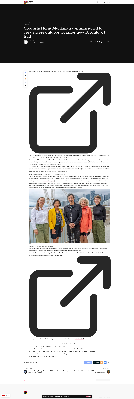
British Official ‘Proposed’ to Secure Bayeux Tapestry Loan (49, 346)
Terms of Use (66, 396)
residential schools (79, 339)
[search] (102, 2)
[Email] (99, 42)
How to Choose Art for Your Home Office (44, 356)
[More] (104, 42)
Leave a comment (103, 380)
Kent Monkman (45, 71)
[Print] (102, 42)
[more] (97, 2)
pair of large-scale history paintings (75, 178)
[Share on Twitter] (97, 42)
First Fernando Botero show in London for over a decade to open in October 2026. (57, 349)
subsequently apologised (100, 176)
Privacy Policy (59, 396)
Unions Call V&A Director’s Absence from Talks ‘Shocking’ (49, 354)
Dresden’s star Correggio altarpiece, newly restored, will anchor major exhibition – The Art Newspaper (63, 351)
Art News (26, 24)
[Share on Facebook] (95, 42)
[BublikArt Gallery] (30, 2)
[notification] (100, 2)
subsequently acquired (48, 181)
